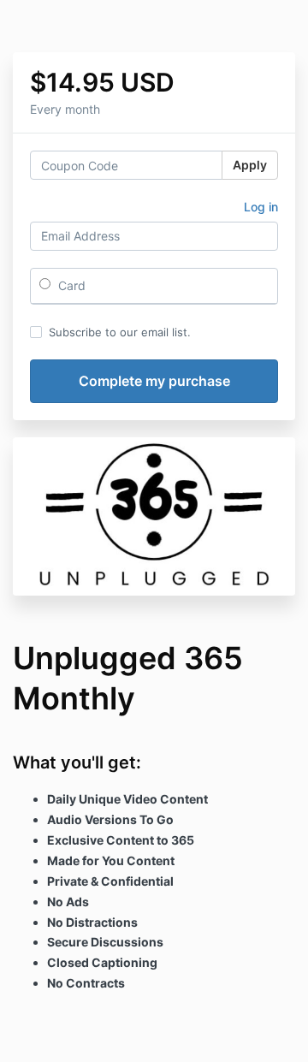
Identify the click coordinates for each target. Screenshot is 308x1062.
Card (70, 285)
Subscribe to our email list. (120, 332)
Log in (261, 206)
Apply (250, 164)
